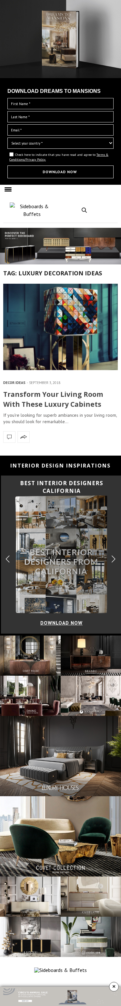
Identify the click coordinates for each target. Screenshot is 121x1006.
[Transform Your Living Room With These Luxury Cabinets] (60, 327)
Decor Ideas (14, 382)
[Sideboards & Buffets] (32, 210)
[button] (113, 559)
